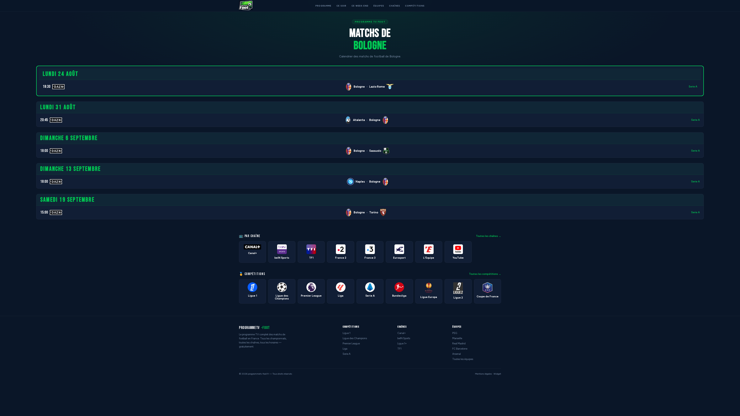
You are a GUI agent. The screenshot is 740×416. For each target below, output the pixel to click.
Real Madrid (459, 343)
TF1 (399, 348)
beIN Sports (403, 338)
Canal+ (401, 333)
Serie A (693, 86)
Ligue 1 (346, 333)
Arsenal (456, 353)
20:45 (44, 119)
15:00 (44, 212)
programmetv (254, 327)
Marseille (457, 338)
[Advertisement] (16, 123)
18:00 (44, 150)
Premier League (351, 343)
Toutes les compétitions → (485, 274)
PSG (454, 333)
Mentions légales (483, 373)
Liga (345, 348)
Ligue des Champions (355, 338)
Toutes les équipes (462, 359)
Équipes (378, 6)
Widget (497, 373)
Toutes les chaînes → (488, 236)
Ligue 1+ (402, 343)
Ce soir (341, 6)
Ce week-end (360, 6)
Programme (323, 6)
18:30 (46, 86)
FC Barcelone (459, 348)
